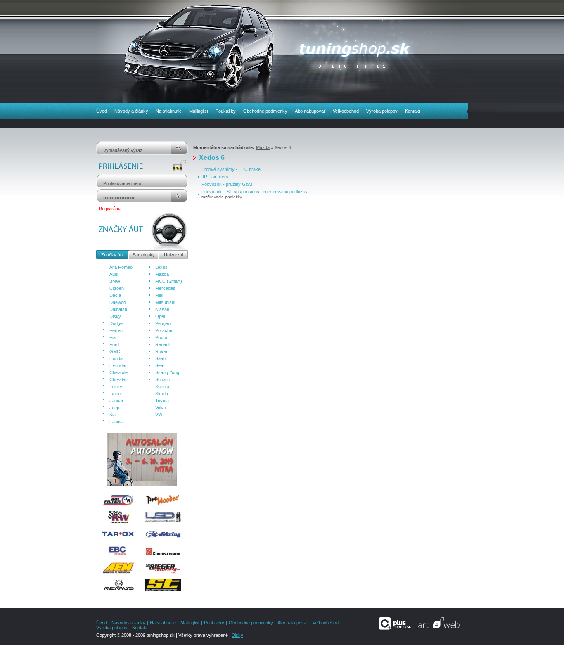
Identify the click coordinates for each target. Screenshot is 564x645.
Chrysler (118, 379)
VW (158, 414)
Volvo (160, 407)
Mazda (162, 274)
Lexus (161, 267)
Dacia (115, 295)
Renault (163, 344)
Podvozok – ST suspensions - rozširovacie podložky (254, 191)
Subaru (162, 379)
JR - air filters (214, 176)
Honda (116, 358)
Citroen (116, 288)
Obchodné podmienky (265, 111)
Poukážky (226, 111)
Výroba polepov (382, 111)
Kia (112, 414)
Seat (159, 365)
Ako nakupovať (310, 111)
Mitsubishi (165, 302)
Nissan (162, 309)
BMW (114, 281)
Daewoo (117, 302)
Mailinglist (198, 111)
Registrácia (110, 208)
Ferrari (116, 330)
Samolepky (144, 254)
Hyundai (117, 365)
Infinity (115, 386)
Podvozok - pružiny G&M (226, 184)
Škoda (161, 393)
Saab (160, 358)
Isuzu (115, 393)
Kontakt (412, 111)
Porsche (163, 330)
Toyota (162, 400)
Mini (159, 295)
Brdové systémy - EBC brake (231, 169)
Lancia (116, 421)
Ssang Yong (167, 372)
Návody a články (131, 111)
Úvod (101, 111)
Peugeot (163, 323)
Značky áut (112, 254)
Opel (160, 316)
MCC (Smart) (168, 281)
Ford (114, 344)
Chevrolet (119, 372)
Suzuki (162, 386)
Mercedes (165, 288)
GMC (114, 351)
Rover (161, 351)
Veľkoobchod (346, 111)
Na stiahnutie (169, 111)
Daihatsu (118, 309)
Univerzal (173, 254)
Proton (161, 337)
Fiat (113, 337)
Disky (115, 316)
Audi (113, 274)
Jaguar (116, 400)
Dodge (116, 323)
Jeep (114, 407)
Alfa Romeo (121, 267)
